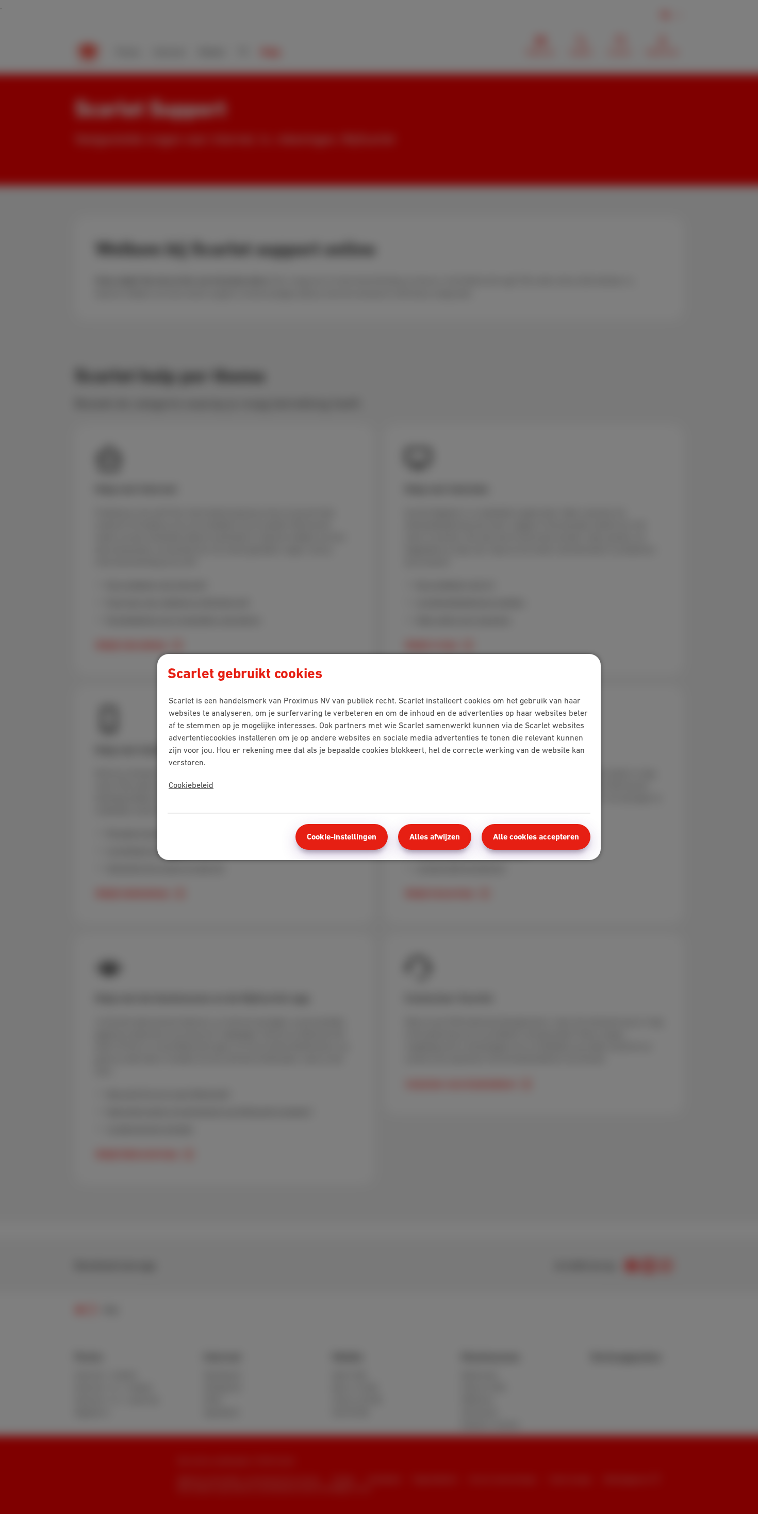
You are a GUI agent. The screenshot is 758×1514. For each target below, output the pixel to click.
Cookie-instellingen (341, 837)
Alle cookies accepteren (536, 837)
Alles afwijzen (434, 837)
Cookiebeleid (191, 784)
